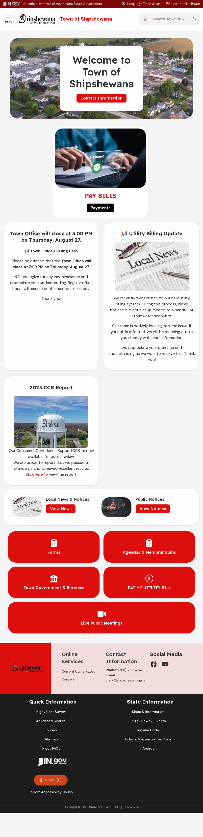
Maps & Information (148, 711)
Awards (148, 748)
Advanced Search (50, 721)
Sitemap (51, 739)
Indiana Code (148, 730)
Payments (100, 207)
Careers (68, 679)
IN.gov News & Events (148, 721)
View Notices (153, 508)
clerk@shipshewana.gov (125, 680)
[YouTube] (165, 664)
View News (61, 508)
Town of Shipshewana (86, 19)
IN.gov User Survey (51, 711)
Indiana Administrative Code (148, 739)
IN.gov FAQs (51, 748)
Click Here (34, 474)
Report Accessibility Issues (51, 792)
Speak (50, 780)
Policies (51, 730)
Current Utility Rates (78, 671)
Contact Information (101, 98)
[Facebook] (154, 664)
